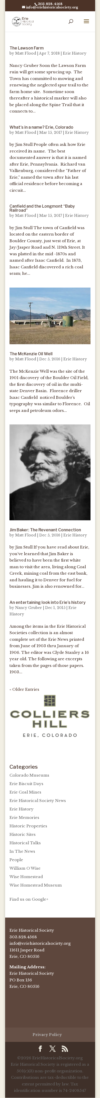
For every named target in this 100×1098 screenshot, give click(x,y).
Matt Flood (25, 53)
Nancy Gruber (28, 607)
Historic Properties (28, 825)
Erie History (74, 53)
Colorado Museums (29, 775)
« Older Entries (24, 689)
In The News (22, 851)
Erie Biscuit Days (26, 783)
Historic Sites (22, 834)
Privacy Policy (47, 1034)
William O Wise (25, 868)
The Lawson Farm (26, 48)
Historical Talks (25, 842)
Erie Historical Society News (37, 800)
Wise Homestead (26, 876)
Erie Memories (24, 817)
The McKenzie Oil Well (31, 353)
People (16, 859)
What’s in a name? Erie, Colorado (41, 127)
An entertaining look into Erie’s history (47, 602)
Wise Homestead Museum (35, 885)
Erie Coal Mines (25, 792)
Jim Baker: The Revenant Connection (45, 529)
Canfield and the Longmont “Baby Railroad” (42, 208)
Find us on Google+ (28, 899)
